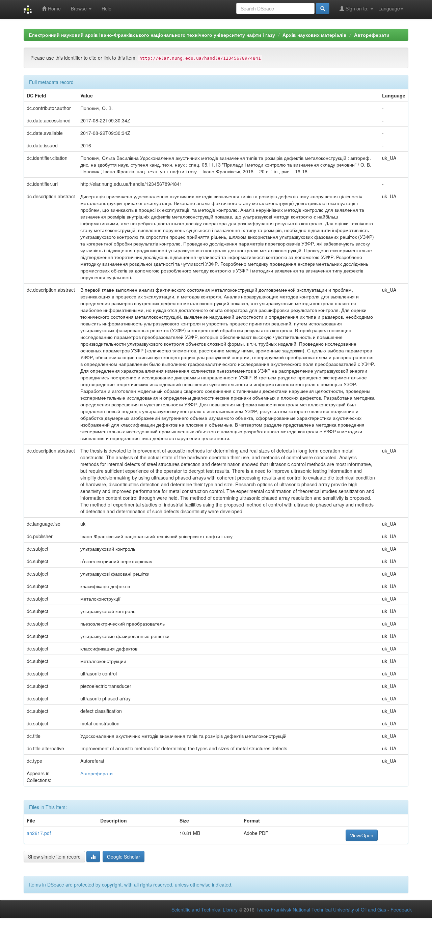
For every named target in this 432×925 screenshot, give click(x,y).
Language (389, 8)
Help (106, 8)
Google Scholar (123, 856)
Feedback (401, 909)
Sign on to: (357, 8)
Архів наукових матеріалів (314, 34)
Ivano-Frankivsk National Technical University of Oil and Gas (321, 909)
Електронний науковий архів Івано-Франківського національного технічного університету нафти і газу (152, 34)
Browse (79, 8)
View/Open (361, 835)
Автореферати (371, 34)
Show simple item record (54, 856)
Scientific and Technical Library (204, 909)
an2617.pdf (39, 833)
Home (54, 8)
